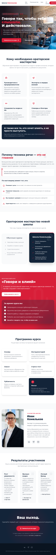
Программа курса (30, 40)
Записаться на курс (10, 40)
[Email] (38, 442)
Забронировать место (11, 294)
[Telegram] (33, 442)
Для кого (26, 3)
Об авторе (47, 3)
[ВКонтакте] (29, 442)
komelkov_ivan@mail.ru (35, 535)
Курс (42, 2)
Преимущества (34, 2)
